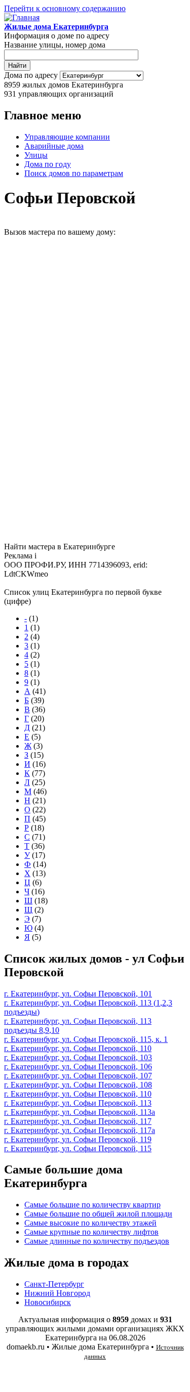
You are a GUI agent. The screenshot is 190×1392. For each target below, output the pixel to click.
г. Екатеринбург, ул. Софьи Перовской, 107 (78, 1075)
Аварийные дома (54, 146)
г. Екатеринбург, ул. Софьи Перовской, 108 (78, 1084)
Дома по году (47, 164)
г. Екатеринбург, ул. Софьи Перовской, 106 (78, 1066)
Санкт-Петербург (54, 1284)
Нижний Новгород (57, 1293)
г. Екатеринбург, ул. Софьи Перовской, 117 (77, 1121)
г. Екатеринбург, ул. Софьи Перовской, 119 (77, 1139)
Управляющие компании (67, 137)
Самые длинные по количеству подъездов (96, 1241)
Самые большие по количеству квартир (92, 1204)
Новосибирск (47, 1302)
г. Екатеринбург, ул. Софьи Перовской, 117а (79, 1130)
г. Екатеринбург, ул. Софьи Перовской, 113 (77, 1103)
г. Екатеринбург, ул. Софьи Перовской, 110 (77, 1048)
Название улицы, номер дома (54, 44)
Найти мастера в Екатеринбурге (59, 546)
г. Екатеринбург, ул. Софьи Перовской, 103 (78, 1057)
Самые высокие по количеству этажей (90, 1223)
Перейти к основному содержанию (65, 8)
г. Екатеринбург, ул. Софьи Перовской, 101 (78, 993)
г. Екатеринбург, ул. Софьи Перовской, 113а (79, 1112)
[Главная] (22, 17)
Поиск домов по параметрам (73, 173)
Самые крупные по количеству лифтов (91, 1232)
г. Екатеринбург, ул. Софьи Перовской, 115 (77, 1148)
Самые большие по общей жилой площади (98, 1213)
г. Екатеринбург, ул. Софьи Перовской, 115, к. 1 (86, 1039)
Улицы (36, 155)
